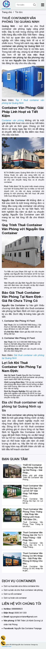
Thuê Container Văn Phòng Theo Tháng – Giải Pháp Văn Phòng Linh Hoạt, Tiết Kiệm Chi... (33, 514)
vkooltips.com (6, 646)
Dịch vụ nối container (13, 594)
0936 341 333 (20, 613)
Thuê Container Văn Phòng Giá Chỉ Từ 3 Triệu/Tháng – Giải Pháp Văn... (33, 536)
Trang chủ (7, 12)
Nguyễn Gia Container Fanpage (28, 628)
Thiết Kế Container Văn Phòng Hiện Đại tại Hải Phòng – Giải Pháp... (32, 469)
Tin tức (19, 12)
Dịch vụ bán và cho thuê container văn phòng (23, 590)
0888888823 (17, 609)
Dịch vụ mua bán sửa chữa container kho (21, 586)
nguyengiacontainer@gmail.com (23, 617)
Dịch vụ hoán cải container (15, 598)
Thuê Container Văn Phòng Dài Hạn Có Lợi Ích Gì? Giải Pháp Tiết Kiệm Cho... (33, 490)
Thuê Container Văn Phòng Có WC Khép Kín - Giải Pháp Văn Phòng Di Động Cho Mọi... (33, 558)
